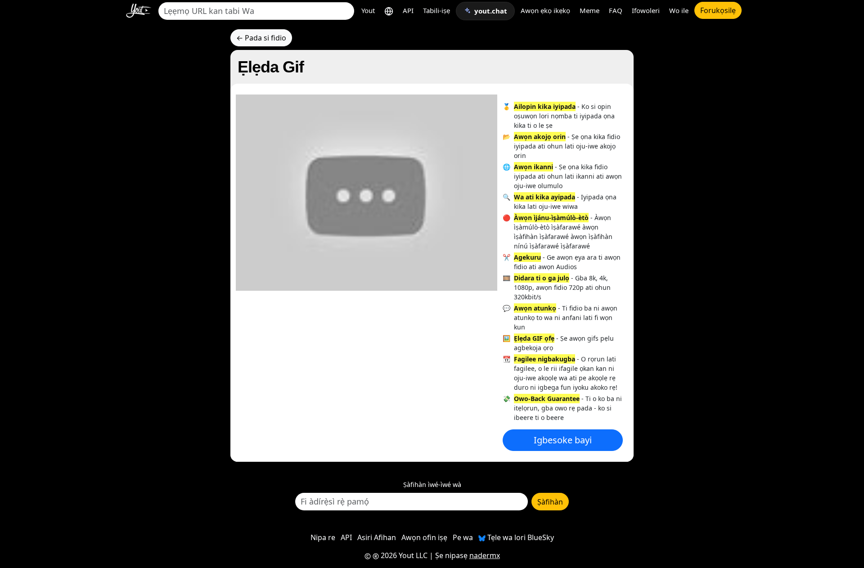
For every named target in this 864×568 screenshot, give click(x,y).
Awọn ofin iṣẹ (424, 537)
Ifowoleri (646, 10)
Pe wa (463, 537)
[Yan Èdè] (389, 10)
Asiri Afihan (376, 537)
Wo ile (678, 10)
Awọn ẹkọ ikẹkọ (545, 10)
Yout (368, 10)
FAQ (615, 10)
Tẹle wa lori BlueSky (520, 537)
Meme (589, 10)
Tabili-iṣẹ (436, 10)
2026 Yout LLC (403, 555)
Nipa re (322, 537)
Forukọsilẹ (718, 10)
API (408, 10)
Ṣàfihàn (550, 502)
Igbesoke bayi (563, 440)
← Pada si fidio (261, 38)
